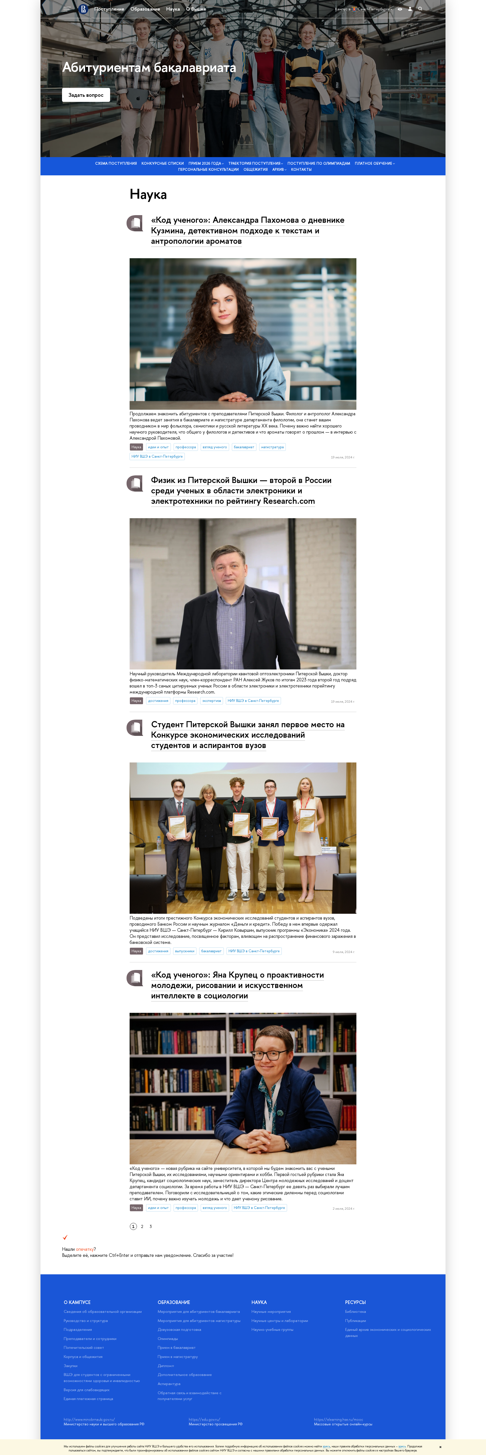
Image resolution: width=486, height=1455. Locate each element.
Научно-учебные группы (272, 1329)
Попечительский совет (84, 1347)
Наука (173, 9)
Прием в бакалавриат (177, 1347)
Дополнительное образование (185, 1374)
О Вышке (196, 9)
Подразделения (78, 1329)
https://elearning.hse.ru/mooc (338, 1419)
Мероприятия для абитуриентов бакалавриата (199, 1311)
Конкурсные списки (162, 163)
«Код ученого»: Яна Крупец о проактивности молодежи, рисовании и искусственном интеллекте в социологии (237, 984)
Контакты (301, 169)
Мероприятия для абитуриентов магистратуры (199, 1320)
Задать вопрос (86, 95)
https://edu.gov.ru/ (204, 1419)
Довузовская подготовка (179, 1329)
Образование (145, 9)
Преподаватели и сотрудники (90, 1338)
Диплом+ (166, 1365)
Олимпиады (168, 1338)
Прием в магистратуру (178, 1356)
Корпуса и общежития (83, 1356)
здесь (326, 1446)
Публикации (355, 1320)
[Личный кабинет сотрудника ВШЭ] (410, 9)
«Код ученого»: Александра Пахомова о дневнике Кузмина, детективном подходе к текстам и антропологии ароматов (248, 230)
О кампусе (77, 1302)
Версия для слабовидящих (87, 1389)
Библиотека (355, 1311)
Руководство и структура (86, 1320)
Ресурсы (355, 1302)
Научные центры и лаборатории (280, 1320)
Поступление (109, 9)
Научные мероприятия (271, 1311)
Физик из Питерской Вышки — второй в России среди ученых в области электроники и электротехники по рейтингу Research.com (241, 490)
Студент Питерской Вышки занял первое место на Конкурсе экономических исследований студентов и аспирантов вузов (248, 734)
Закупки (70, 1365)
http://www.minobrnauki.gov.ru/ (89, 1419)
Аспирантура (169, 1383)
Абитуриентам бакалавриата (149, 66)
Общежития (256, 169)
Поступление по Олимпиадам (319, 163)
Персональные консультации (208, 169)
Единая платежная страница (88, 1398)
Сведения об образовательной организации (103, 1311)
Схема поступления (116, 163)
